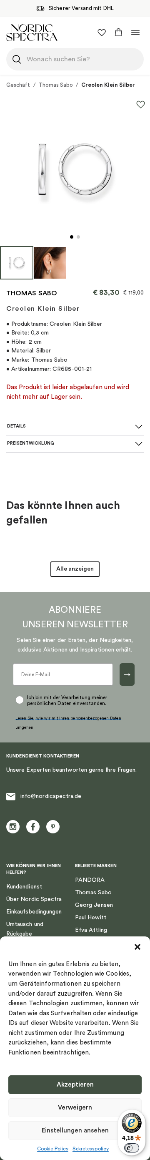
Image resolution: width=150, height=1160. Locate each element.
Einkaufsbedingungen (34, 912)
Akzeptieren (75, 1085)
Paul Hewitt (90, 918)
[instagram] (13, 826)
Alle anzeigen (75, 569)
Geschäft (18, 85)
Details (16, 426)
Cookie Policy (52, 1148)
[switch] (131, 1147)
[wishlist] (101, 32)
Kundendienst (24, 887)
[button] (137, 947)
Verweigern (75, 1108)
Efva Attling (91, 930)
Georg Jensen (94, 905)
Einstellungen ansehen (75, 1130)
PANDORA (90, 880)
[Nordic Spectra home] (32, 32)
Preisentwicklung (30, 443)
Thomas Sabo (56, 85)
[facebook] (33, 826)
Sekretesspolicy (90, 1148)
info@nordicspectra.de (50, 796)
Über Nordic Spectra (34, 899)
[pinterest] (53, 826)
